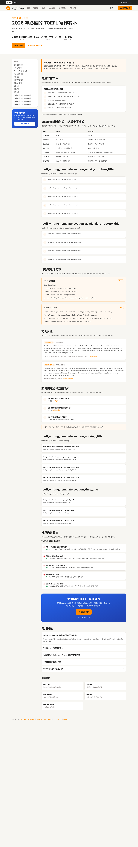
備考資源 (62, 8)
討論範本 (39, 719)
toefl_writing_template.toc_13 (23, 101)
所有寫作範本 (48, 719)
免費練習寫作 (84, 612)
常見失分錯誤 (18, 83)
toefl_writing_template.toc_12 (22, 98)
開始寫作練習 (18, 45)
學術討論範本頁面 (68, 379)
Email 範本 (31, 719)
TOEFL (9, 2)
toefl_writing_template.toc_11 (22, 95)
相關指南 (16, 92)
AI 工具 (52, 8)
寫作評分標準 (57, 719)
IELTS (16, 2)
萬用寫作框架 (18, 68)
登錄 (111, 8)
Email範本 (55, 401)
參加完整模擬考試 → (84, 617)
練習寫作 (66, 719)
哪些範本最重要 (18, 65)
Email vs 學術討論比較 (20, 71)
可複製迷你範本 (18, 74)
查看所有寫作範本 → (35, 45)
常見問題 (16, 89)
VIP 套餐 (72, 8)
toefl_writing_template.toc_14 (23, 104)
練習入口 (16, 86)
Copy (120, 281)
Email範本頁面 (93, 356)
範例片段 (16, 77)
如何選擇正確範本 (19, 80)
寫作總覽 (23, 719)
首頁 (29, 8)
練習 (43, 8)
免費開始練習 (125, 8)
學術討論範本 (56, 410)
